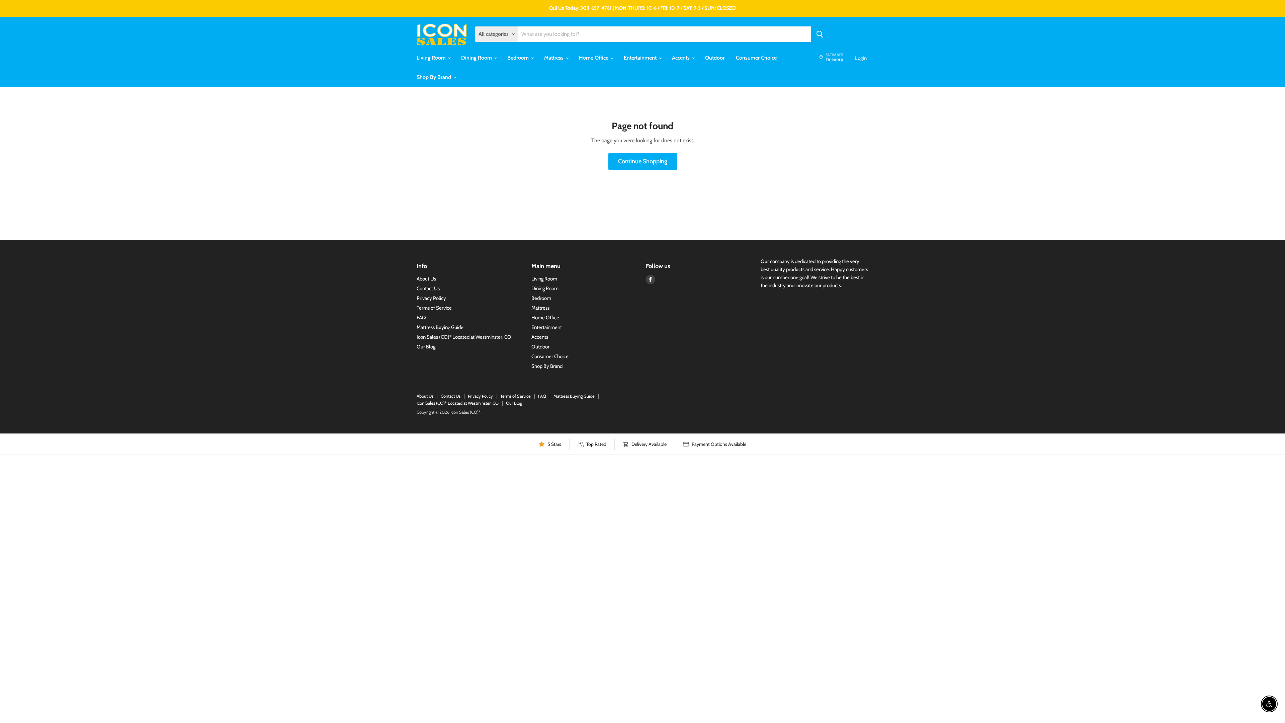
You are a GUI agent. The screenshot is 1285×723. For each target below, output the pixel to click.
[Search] (820, 34)
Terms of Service (434, 308)
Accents (681, 58)
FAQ (421, 318)
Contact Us (428, 289)
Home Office (594, 58)
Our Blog (426, 347)
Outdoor (714, 58)
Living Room (432, 58)
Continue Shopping (642, 161)
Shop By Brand (434, 77)
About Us (426, 279)
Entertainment (641, 58)
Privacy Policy (431, 298)
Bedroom (518, 58)
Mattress (554, 58)
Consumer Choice (756, 58)
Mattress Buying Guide (440, 327)
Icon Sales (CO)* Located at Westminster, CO (464, 337)
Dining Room (477, 58)
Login (861, 58)
